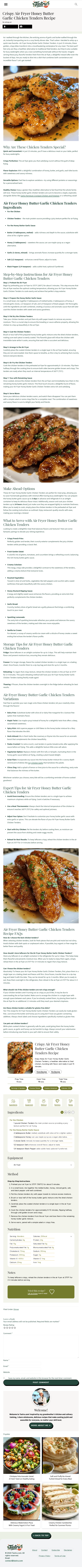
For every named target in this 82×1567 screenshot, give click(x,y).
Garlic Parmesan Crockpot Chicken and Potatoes (40, 195)
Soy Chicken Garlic (35, 762)
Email (6, 1366)
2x (66, 1112)
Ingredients (13, 1105)
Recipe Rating (8, 1325)
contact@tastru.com (14, 1561)
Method (44, 1105)
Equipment (29, 1105)
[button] (71, 1120)
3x (69, 1112)
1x (62, 1112)
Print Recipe (26, 26)
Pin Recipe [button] (55, 1072)
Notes (70, 1105)
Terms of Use (59, 1556)
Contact (44, 1550)
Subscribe (56, 1550)
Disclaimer (68, 1550)
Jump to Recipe (11, 26)
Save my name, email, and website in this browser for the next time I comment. (40, 1378)
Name (6, 1360)
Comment (8, 1333)
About (34, 1550)
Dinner (16, 1309)
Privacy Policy (44, 1556)
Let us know (33, 1293)
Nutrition (57, 1105)
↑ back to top (41, 1535)
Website (6, 1372)
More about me (39, 1425)
